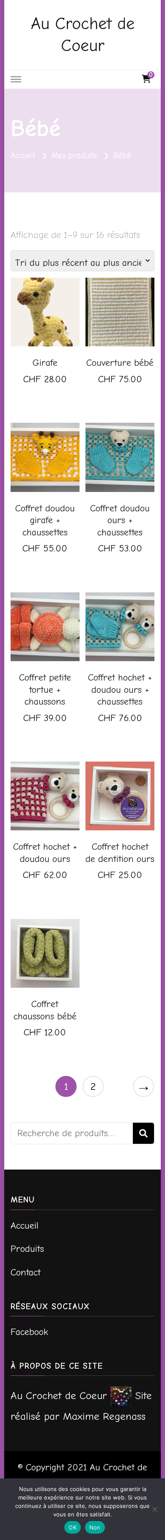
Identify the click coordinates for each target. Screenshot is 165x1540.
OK (73, 1527)
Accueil (24, 1225)
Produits (27, 1248)
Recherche (143, 1133)
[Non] (154, 1509)
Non (95, 1527)
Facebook (29, 1332)
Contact (26, 1272)
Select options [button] (45, 387)
